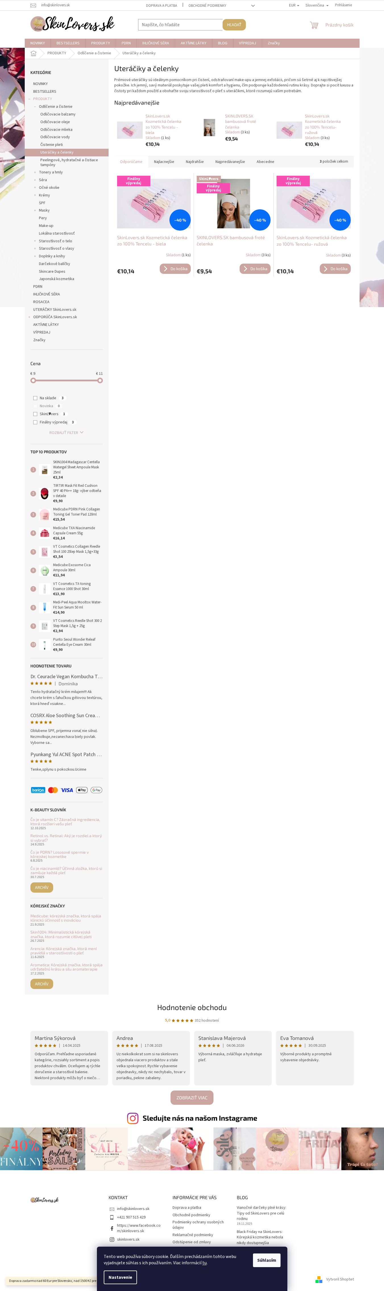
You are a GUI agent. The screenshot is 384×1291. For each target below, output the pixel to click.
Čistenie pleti (51, 145)
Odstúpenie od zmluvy (192, 1242)
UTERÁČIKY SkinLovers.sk (54, 310)
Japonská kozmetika (56, 279)
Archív (42, 887)
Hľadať (234, 24)
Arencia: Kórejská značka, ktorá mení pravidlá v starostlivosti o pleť (63, 950)
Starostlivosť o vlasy (56, 248)
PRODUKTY (42, 99)
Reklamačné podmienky (193, 1235)
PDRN (37, 286)
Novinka (50, 406)
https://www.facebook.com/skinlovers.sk (139, 1228)
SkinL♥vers (52, 414)
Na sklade (52, 398)
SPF (42, 203)
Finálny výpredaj (57, 422)
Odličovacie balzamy (58, 114)
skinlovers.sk (128, 1239)
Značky (39, 340)
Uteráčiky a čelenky (57, 152)
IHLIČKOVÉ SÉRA (46, 294)
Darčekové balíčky (54, 264)
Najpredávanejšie (230, 162)
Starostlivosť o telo (55, 241)
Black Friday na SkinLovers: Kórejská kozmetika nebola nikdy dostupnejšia (260, 1237)
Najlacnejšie (164, 162)
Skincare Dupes (52, 271)
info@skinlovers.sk (133, 1209)
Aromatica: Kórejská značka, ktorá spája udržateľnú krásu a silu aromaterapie (66, 967)
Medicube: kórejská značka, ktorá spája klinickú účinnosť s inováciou (65, 918)
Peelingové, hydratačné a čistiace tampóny (69, 162)
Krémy (44, 195)
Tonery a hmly (51, 172)
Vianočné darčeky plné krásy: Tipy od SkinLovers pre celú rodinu (261, 1213)
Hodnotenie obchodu (192, 1007)
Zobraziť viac (192, 1097)
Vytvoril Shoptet (340, 1279)
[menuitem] (38, 43)
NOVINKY (40, 84)
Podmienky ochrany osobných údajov (198, 1224)
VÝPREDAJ (41, 332)
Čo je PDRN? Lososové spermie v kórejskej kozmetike (59, 854)
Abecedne (265, 162)
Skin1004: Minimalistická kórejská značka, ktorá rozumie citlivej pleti (61, 934)
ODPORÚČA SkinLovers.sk (55, 317)
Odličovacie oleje (55, 122)
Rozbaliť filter (63, 433)
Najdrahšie (195, 162)
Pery (43, 218)
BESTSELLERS (44, 91)
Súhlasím (266, 1260)
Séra (43, 180)
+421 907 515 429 (131, 1217)
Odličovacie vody (55, 137)
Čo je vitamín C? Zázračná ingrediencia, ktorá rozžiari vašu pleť (65, 821)
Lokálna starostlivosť (57, 233)
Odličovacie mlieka (56, 130)
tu (204, 1263)
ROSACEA (41, 302)
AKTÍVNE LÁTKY (46, 325)
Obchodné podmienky (207, 5)
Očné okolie (49, 188)
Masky (44, 210)
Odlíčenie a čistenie (55, 106)
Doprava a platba (161, 5)
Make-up (46, 226)
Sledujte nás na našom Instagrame (200, 1118)
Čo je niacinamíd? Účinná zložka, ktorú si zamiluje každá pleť (66, 870)
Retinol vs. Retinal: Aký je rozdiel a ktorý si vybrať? (66, 837)
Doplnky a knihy (52, 256)
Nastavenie (120, 1277)
